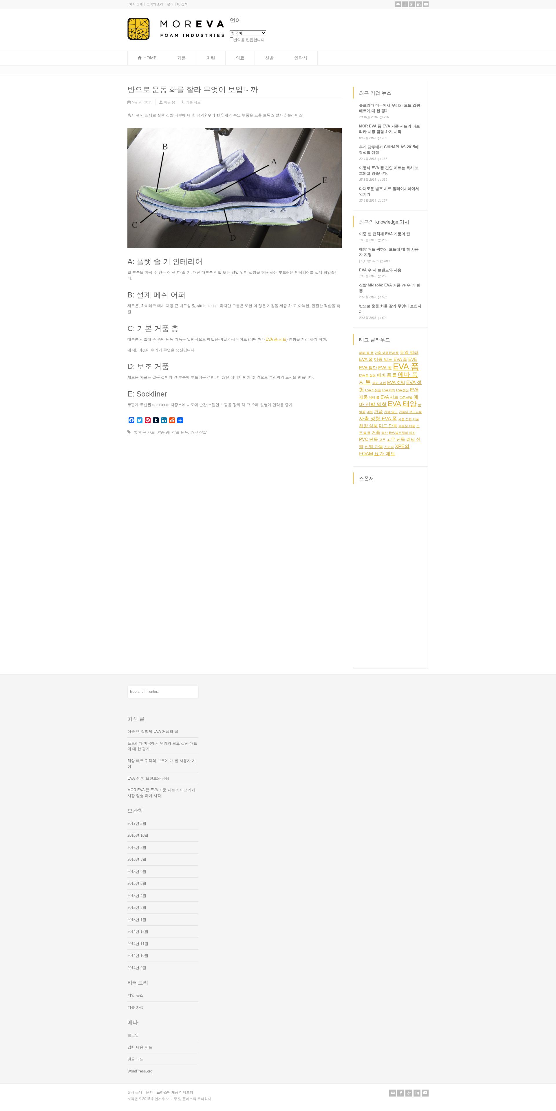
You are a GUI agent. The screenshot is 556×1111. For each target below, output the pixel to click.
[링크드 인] (419, 4)
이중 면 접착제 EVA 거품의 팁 (384, 234)
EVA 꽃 (385, 368)
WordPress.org (139, 1071)
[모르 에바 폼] (175, 38)
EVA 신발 (406, 397)
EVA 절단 (368, 368)
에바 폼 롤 (387, 375)
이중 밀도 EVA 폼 (390, 359)
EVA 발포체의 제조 (402, 432)
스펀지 (389, 447)
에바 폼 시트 (144, 432)
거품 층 (163, 432)
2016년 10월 (137, 835)
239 (384, 179)
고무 (382, 439)
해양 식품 (368, 425)
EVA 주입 (396, 382)
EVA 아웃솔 (373, 390)
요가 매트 (384, 453)
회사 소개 (136, 4)
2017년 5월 (136, 823)
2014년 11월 (137, 944)
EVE (412, 359)
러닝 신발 (198, 432)
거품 (181, 57)
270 (386, 116)
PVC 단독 (368, 439)
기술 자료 (193, 102)
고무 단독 (396, 439)
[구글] (412, 4)
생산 (384, 432)
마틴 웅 (169, 102)
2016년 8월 (136, 847)
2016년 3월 (136, 859)
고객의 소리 (155, 4)
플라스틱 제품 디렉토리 (175, 1092)
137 (384, 158)
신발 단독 (374, 446)
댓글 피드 (135, 1059)
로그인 (133, 1035)
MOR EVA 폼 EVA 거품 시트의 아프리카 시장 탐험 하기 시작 (161, 793)
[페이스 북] (405, 4)
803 (386, 261)
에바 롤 (374, 397)
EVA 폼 (406, 366)
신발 (269, 57)
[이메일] (398, 4)
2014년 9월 (136, 968)
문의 (170, 4)
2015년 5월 (136, 883)
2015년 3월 (136, 907)
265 (384, 276)
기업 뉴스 (135, 995)
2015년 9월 (136, 871)
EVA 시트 (389, 397)
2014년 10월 (137, 955)
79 (383, 137)
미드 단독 (180, 432)
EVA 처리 (388, 390)
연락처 (300, 57)
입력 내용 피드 (139, 1047)
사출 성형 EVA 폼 (378, 418)
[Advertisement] (390, 575)
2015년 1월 (136, 920)
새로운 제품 (406, 426)
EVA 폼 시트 (276, 339)
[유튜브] (426, 4)
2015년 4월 (136, 895)
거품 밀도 (391, 412)
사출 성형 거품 (408, 419)
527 (384, 297)
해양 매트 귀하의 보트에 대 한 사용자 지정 (161, 764)
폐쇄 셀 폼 (366, 353)
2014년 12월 (137, 931)
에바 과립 (379, 383)
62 (383, 318)
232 (384, 240)
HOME (150, 57)
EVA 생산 (402, 390)
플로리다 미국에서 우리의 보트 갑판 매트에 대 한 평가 (162, 746)
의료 (240, 57)
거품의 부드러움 (410, 412)
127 (384, 200)
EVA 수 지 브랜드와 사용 (380, 270)
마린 (210, 57)
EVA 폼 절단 (367, 375)
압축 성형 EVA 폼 (387, 353)
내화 (370, 412)
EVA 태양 (402, 404)
